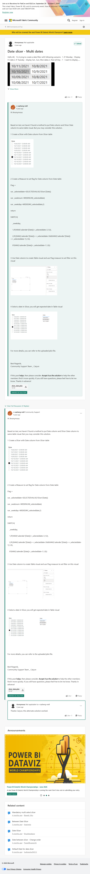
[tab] (44, 795)
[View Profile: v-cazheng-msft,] (13, 107)
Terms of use (73, 864)
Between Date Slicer (20, 821)
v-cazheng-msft (22, 106)
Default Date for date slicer (23, 849)
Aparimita (27, 824)
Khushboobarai (29, 834)
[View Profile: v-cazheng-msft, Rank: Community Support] (10, 413)
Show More (14, 89)
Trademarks (84, 864)
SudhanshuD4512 (30, 852)
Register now (7, 12)
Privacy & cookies (60, 864)
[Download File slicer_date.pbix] (26, 386)
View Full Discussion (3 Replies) (18, 406)
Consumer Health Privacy (32, 869)
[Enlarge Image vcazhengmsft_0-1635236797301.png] (22, 153)
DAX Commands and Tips (14, 27)
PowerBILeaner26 (30, 843)
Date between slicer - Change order (26, 840)
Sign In (82, 20)
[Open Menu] (83, 26)
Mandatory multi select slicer (24, 812)
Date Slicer (16, 830)
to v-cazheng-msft (43, 704)
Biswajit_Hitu (28, 815)
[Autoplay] (41, 795)
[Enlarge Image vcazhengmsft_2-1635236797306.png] (34, 325)
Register (75, 20)
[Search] (68, 20)
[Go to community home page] (23, 20)
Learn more (68, 32)
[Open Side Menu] (6, 20)
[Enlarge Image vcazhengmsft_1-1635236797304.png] (34, 280)
